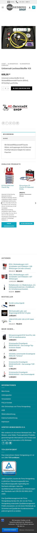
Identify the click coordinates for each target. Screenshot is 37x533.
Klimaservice (13, 64)
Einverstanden (10, 530)
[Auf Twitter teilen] (10, 123)
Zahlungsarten (6, 395)
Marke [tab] (5, 138)
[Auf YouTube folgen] (10, 443)
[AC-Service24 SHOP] (15, 108)
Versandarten (6, 399)
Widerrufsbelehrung (8, 414)
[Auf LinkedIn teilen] (17, 123)
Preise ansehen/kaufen (9, 225)
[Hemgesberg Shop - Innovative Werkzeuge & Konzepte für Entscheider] (16, 7)
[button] (2, 7)
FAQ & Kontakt (6, 403)
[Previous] (1, 207)
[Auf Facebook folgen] (3, 443)
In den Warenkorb (21, 88)
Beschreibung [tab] (8, 134)
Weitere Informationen (26, 530)
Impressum (5, 422)
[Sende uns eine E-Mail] (6, 443)
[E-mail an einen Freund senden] (14, 123)
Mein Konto (5, 391)
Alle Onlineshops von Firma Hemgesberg (15, 406)
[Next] (35, 207)
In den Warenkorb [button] (26, 223)
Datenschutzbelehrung (9, 418)
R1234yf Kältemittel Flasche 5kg (7, 186)
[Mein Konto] (30, 7)
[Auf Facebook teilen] (6, 123)
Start (3, 64)
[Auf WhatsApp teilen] (3, 123)
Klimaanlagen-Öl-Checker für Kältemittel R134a (26, 187)
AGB (3, 410)
